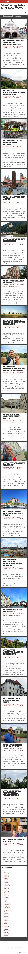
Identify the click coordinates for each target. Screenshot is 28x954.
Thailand (6, 930)
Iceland (5, 894)
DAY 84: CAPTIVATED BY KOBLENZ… (13, 282)
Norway (6, 913)
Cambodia (6, 878)
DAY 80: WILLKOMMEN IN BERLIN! (14, 464)
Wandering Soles (13, 5)
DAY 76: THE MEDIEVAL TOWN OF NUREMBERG (13, 652)
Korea (5, 900)
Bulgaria (6, 876)
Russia (5, 919)
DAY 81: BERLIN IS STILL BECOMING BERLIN (11, 417)
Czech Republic (7, 881)
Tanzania (6, 929)
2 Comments (16, 202)
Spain (5, 925)
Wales (5, 935)
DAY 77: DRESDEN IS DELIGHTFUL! (12, 610)
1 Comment (16, 47)
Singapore (6, 922)
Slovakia (6, 923)
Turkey (5, 932)
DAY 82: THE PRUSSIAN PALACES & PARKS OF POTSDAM (14, 368)
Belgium (6, 875)
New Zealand (7, 911)
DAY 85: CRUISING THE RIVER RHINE (14, 240)
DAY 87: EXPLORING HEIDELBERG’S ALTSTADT (12, 142)
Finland (5, 887)
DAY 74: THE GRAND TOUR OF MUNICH (12, 746)
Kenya (5, 898)
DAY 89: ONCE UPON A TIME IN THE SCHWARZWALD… (13, 42)
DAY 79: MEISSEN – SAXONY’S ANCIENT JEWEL (13, 513)
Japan (5, 897)
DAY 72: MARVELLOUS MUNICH (13, 840)
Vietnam (6, 933)
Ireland (5, 895)
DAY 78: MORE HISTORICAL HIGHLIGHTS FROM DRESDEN (12, 562)
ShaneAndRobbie (9, 46)
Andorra (6, 871)
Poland (5, 914)
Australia (6, 872)
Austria (5, 873)
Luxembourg (7, 904)
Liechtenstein (7, 903)
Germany (6, 890)
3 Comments (16, 327)
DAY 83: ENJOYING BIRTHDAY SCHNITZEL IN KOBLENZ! (14, 322)
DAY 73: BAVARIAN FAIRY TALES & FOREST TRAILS (12, 793)
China (5, 879)
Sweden (5, 926)
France (5, 888)
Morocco (6, 907)
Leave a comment (18, 244)
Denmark (6, 882)
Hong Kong (6, 891)
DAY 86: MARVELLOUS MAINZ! (14, 198)
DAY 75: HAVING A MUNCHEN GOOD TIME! (11, 700)
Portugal (6, 916)
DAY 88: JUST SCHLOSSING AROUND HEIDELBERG (14, 92)
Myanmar (6, 909)
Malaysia (6, 906)
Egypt (5, 884)
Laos (5, 901)
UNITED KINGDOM (17, 947)
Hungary (6, 892)
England (6, 885)
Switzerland (6, 928)
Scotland (6, 920)
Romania (6, 917)
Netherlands (6, 910)
